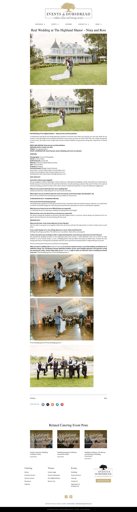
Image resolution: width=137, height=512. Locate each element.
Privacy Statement (85, 509)
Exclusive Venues (30, 475)
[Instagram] (66, 496)
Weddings (39, 24)
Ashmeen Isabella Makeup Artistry (47, 163)
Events (54, 24)
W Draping (39, 166)
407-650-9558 (70, 503)
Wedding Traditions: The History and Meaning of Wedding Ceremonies (95, 454)
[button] (43, 404)
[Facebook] (70, 496)
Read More (33, 457)
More (97, 24)
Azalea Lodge (52, 472)
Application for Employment (75, 485)
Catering (68, 24)
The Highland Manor (54, 478)
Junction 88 (44, 161)
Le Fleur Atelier (40, 159)
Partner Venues (29, 478)
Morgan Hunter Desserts (50, 168)
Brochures (28, 481)
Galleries (27, 484)
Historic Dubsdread (54, 475)
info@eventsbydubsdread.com (84, 503)
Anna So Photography (46, 157)
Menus (27, 472)
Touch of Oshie (38, 164)
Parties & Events (76, 475)
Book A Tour (51, 481)
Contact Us (82, 24)
